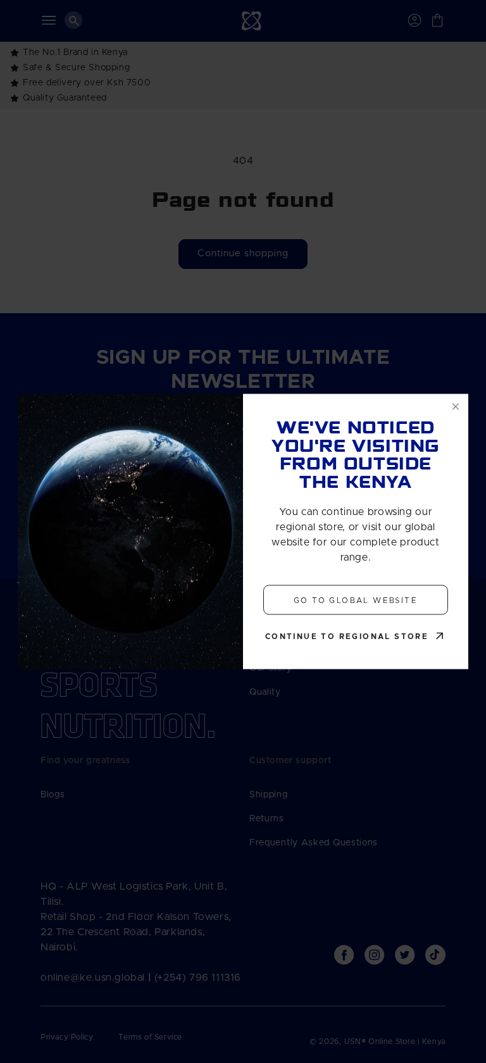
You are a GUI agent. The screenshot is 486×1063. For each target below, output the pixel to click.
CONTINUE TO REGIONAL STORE (346, 636)
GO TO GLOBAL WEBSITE (356, 600)
